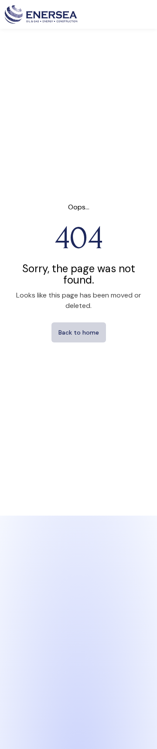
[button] (145, 14)
